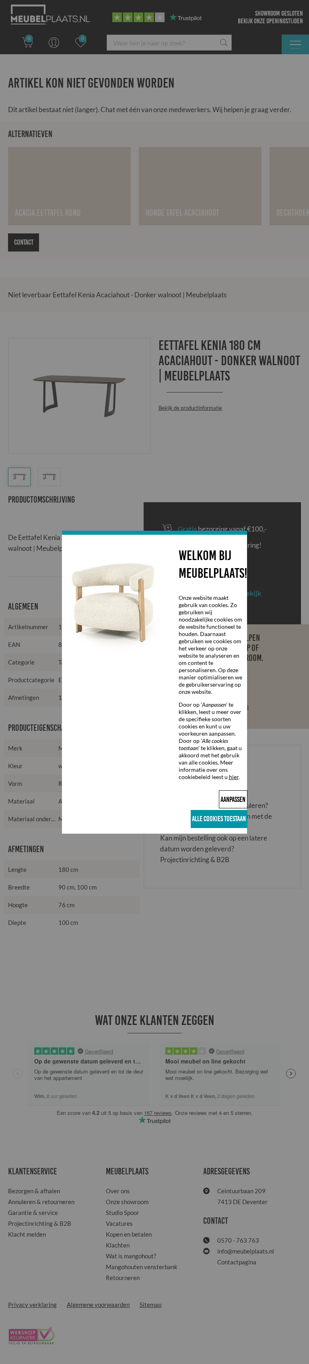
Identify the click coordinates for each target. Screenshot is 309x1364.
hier (234, 776)
